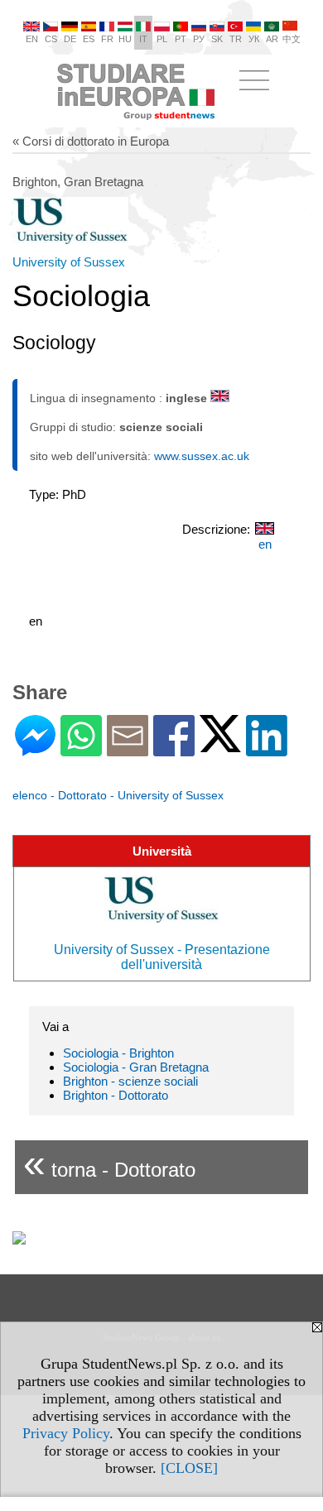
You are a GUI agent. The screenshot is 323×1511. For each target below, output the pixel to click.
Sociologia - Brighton (118, 1053)
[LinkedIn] (266, 749)
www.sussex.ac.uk (201, 456)
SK (217, 39)
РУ (199, 39)
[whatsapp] (81, 749)
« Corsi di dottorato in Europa (90, 141)
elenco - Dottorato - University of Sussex (118, 795)
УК (253, 39)
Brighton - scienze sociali (130, 1081)
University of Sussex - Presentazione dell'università (162, 957)
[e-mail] (127, 749)
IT (143, 39)
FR (107, 39)
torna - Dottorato (109, 1163)
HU (125, 39)
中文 (291, 39)
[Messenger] (35, 749)
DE (70, 39)
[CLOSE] (189, 1468)
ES (88, 39)
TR (235, 39)
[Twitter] (220, 745)
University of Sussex (68, 262)
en (265, 544)
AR (272, 39)
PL (162, 39)
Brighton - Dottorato (115, 1095)
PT (180, 39)
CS (51, 39)
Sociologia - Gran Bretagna (136, 1067)
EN (32, 39)
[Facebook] (174, 749)
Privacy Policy (65, 1433)
